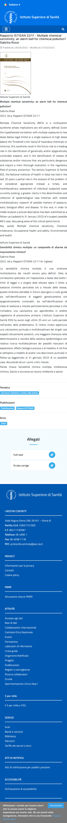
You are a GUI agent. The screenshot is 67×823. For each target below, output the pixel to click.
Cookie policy (12, 575)
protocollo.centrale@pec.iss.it (27, 544)
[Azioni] (5, 5)
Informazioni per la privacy (19, 566)
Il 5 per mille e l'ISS (15, 705)
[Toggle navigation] (6, 29)
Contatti (9, 570)
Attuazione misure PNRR (19, 597)
